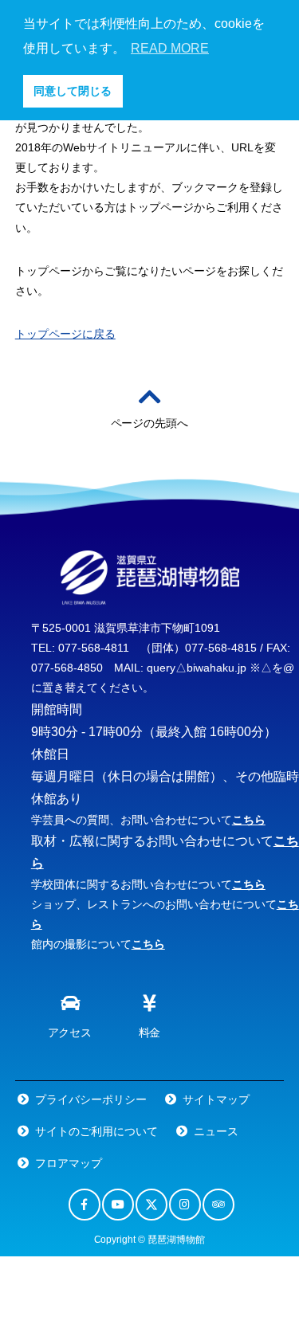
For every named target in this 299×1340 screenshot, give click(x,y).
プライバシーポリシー (91, 1099)
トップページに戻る (65, 333)
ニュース (216, 1131)
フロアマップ (68, 1163)
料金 (150, 1032)
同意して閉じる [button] (72, 90)
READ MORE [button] (170, 48)
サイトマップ (216, 1099)
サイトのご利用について (96, 1131)
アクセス (70, 1032)
